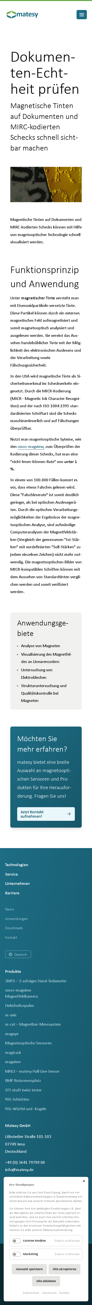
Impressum (49, 1292)
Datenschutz (31, 1292)
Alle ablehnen (46, 1281)
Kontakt (64, 1292)
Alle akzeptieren (64, 1269)
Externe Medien (34, 1240)
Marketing (30, 1254)
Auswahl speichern (29, 1269)
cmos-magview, (31, 446)
